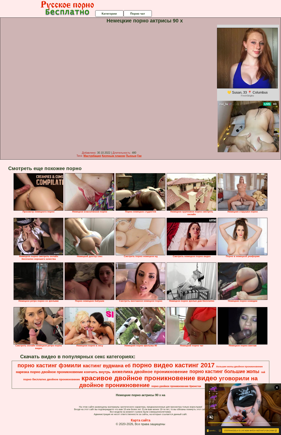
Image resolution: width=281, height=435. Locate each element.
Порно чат (137, 13)
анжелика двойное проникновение (150, 371)
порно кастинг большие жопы (224, 371)
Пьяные (131, 155)
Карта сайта (140, 420)
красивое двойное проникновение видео (149, 378)
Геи (139, 155)
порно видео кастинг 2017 (173, 365)
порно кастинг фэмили (49, 365)
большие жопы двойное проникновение (239, 366)
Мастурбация (92, 155)
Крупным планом (113, 155)
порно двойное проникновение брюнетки (176, 386)
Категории (109, 13)
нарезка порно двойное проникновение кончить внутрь (63, 372)
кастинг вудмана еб (107, 365)
